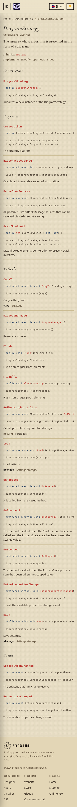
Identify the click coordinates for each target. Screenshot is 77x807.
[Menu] (6, 6)
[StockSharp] (16, 6)
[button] (56, 6)
